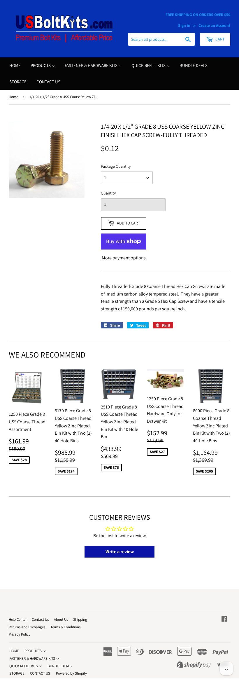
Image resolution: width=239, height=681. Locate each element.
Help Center (18, 619)
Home (13, 96)
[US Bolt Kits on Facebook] (224, 619)
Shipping (80, 619)
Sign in (184, 25)
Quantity (108, 193)
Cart (219, 39)
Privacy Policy (19, 634)
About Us (61, 619)
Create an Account (214, 25)
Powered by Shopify (71, 673)
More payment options (124, 258)
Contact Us (40, 619)
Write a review (120, 552)
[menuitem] (15, 65)
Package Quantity (116, 166)
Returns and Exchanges (27, 627)
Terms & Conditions (65, 627)
